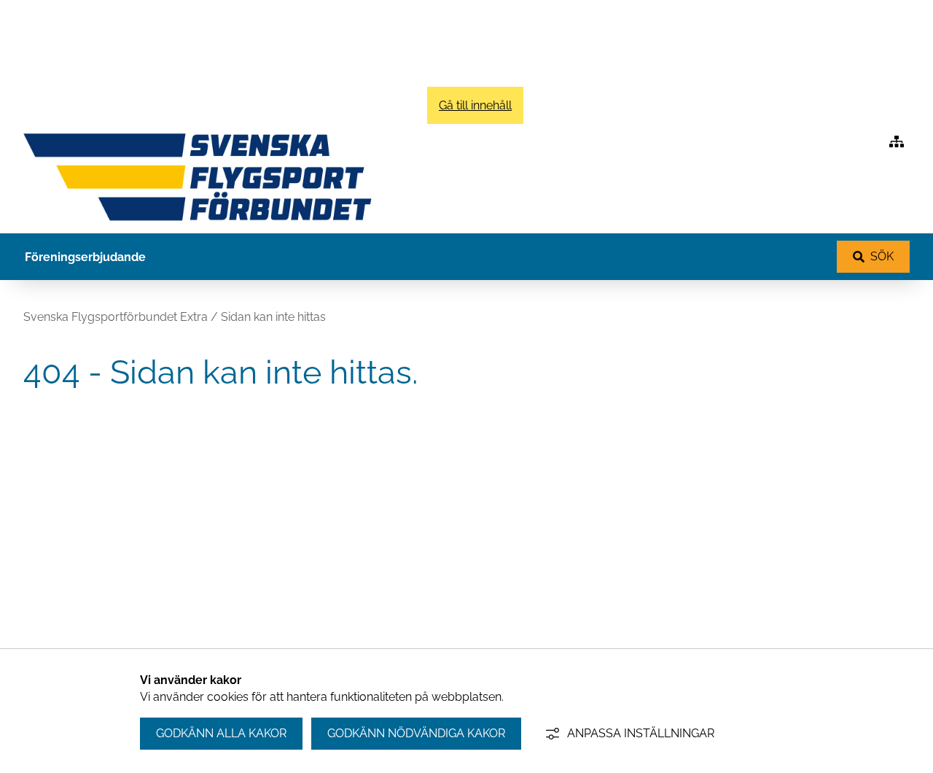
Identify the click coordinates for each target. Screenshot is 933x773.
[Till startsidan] (197, 224)
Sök (882, 256)
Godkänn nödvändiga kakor (416, 733)
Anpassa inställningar (640, 733)
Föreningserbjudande (85, 257)
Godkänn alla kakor (221, 733)
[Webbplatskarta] (896, 142)
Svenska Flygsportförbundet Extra (115, 317)
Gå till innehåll (475, 105)
